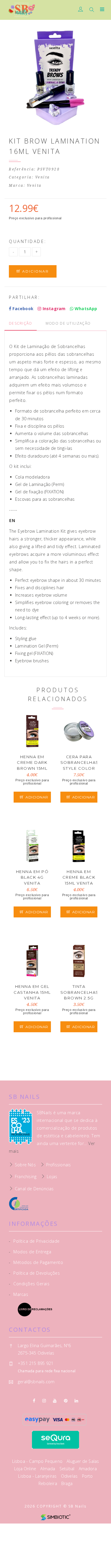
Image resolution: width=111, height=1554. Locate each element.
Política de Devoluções (34, 1273)
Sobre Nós (25, 1164)
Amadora (88, 1468)
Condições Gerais (29, 1283)
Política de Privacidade (34, 1241)
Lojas (52, 1176)
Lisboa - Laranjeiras (38, 1476)
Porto (87, 1476)
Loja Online (25, 1468)
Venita (42, 177)
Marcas (18, 1294)
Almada (48, 1468)
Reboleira (48, 1483)
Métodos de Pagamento (36, 1262)
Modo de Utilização (68, 323)
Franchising (25, 1176)
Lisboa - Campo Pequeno (38, 1461)
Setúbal (67, 1468)
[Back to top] (101, 1544)
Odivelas (70, 1476)
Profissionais (58, 1164)
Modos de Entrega (30, 1252)
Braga (67, 1483)
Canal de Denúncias (34, 1188)
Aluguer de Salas (83, 1461)
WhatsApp (85, 308)
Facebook (22, 308)
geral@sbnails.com (36, 1381)
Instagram (53, 308)
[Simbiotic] (55, 1517)
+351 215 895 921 (35, 1363)
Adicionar (35, 271)
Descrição (20, 323)
